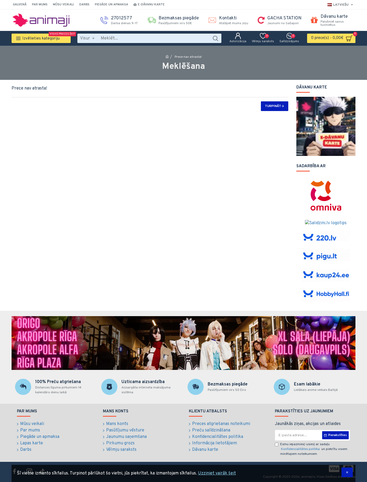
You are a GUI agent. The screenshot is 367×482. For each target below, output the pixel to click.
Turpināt (273, 106)
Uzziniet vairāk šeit (217, 473)
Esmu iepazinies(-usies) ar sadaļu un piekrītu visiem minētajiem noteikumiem (313, 449)
